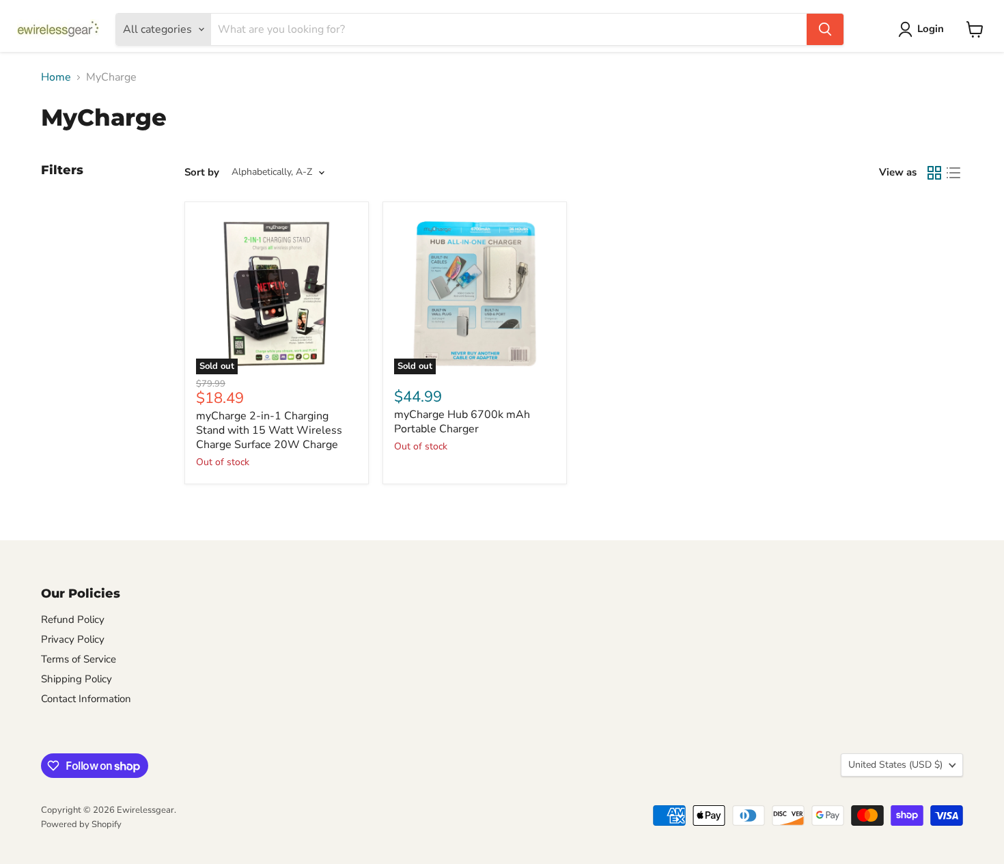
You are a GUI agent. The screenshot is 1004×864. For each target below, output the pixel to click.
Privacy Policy (72, 639)
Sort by (201, 172)
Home (56, 77)
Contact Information (86, 699)
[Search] (825, 29)
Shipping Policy (76, 679)
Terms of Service (78, 659)
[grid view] (934, 172)
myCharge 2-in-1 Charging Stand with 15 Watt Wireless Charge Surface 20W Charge (269, 430)
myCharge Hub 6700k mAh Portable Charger (462, 421)
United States (895, 764)
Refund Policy (72, 619)
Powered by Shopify (81, 824)
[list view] (953, 172)
